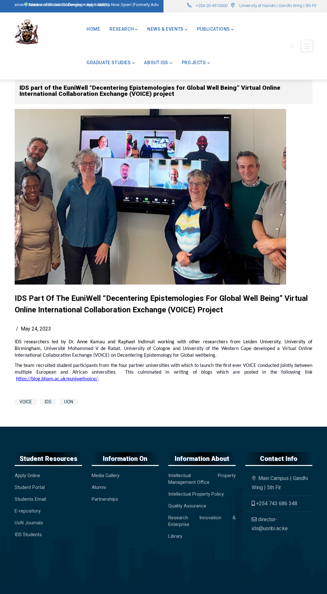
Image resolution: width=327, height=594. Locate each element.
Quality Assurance (187, 506)
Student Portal (30, 487)
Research (122, 29)
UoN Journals (29, 523)
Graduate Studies (109, 62)
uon (68, 401)
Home (93, 29)
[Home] (27, 31)
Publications (213, 29)
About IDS (156, 62)
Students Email (30, 499)
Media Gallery (105, 475)
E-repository (28, 511)
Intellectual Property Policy (196, 494)
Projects (194, 62)
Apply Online (27, 475)
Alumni (99, 487)
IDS (48, 401)
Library (175, 536)
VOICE (25, 401)
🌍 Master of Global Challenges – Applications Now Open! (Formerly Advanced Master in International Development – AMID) (132, 4)
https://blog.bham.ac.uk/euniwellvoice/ (57, 379)
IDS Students (28, 534)
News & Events (165, 29)
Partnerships (105, 499)
